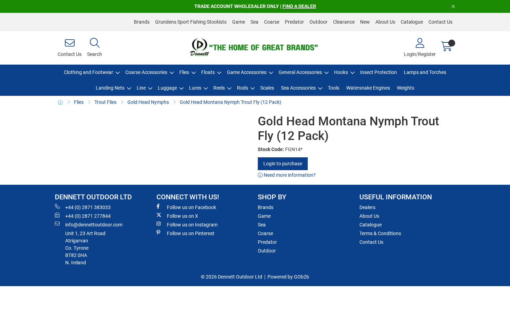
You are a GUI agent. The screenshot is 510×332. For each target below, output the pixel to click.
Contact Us (440, 22)
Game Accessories (246, 72)
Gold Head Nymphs (148, 102)
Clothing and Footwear (88, 72)
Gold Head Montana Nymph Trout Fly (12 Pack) (230, 102)
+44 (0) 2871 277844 (88, 216)
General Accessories (300, 72)
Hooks (341, 72)
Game (238, 22)
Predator (294, 22)
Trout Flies (105, 102)
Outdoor (318, 22)
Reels (219, 88)
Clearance (344, 22)
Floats (208, 72)
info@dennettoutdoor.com (93, 224)
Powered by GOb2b (288, 277)
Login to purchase (282, 163)
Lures (195, 88)
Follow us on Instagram (192, 224)
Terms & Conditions (380, 233)
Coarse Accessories (146, 72)
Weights (405, 88)
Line (141, 88)
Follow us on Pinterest (190, 233)
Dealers (367, 207)
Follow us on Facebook (191, 207)
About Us (385, 22)
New (365, 22)
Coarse (271, 22)
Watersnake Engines (368, 88)
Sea (254, 22)
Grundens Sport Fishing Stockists (191, 22)
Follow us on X (182, 216)
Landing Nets (110, 88)
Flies (184, 72)
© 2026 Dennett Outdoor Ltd (231, 277)
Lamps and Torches (425, 72)
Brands (142, 22)
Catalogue (412, 22)
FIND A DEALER (299, 6)
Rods (242, 88)
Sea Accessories (298, 88)
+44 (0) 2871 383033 (88, 207)
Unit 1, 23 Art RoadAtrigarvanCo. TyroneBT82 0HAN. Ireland (85, 248)
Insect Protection (378, 72)
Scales (267, 88)
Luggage (167, 88)
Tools (333, 88)
